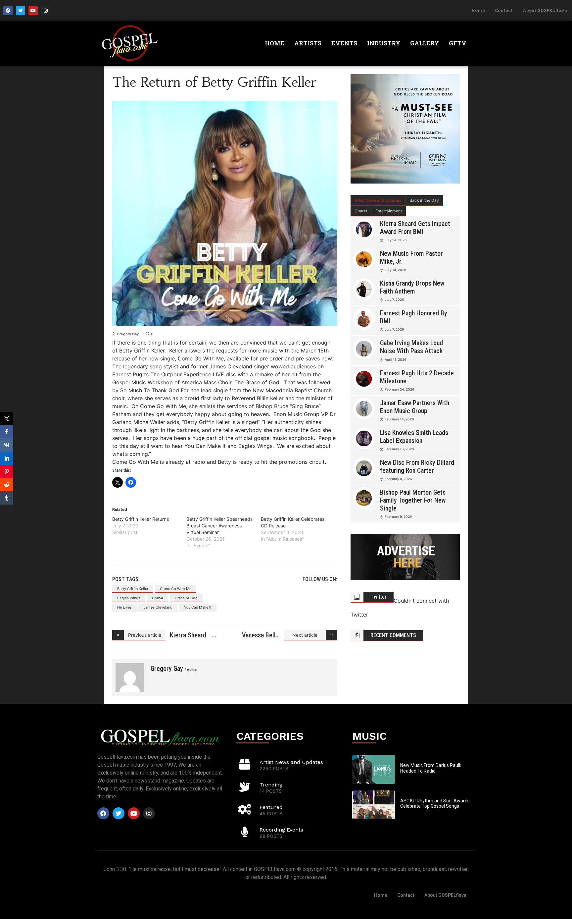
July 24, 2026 (395, 240)
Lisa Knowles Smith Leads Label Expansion (414, 437)
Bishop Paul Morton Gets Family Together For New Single (413, 500)
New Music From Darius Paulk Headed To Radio (430, 768)
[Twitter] (20, 10)
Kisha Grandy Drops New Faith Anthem (412, 287)
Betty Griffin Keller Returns (140, 519)
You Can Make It (198, 607)
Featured (271, 807)
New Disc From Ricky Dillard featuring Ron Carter (417, 466)
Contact (504, 10)
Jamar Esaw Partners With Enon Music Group (414, 407)
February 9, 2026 (398, 479)
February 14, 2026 (399, 419)
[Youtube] (33, 10)
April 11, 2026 (395, 359)
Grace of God (186, 598)
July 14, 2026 (395, 270)
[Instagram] (45, 10)
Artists (307, 43)
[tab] (378, 200)
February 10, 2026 (399, 449)
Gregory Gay (128, 334)
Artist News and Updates (378, 200)
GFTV (457, 43)
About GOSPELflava (545, 10)
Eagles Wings (128, 598)
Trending (271, 785)
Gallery (424, 43)
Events (344, 43)
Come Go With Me (175, 588)
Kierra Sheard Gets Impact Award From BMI (415, 228)
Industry (383, 43)
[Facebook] (8, 10)
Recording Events (281, 830)
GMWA (157, 598)
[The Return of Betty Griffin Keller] (130, 677)
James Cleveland (157, 607)
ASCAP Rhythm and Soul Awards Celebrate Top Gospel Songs (435, 803)
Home (478, 10)
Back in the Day (424, 200)
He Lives (124, 607)
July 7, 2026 (394, 299)
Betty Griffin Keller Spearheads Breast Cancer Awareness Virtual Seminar (219, 525)
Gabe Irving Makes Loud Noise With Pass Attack (411, 347)
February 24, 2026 (399, 389)
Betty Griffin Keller (132, 588)
